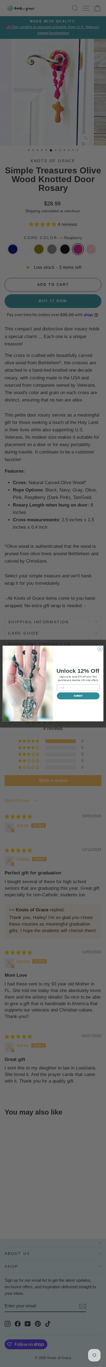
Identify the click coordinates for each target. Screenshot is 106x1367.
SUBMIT (78, 695)
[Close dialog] (100, 649)
